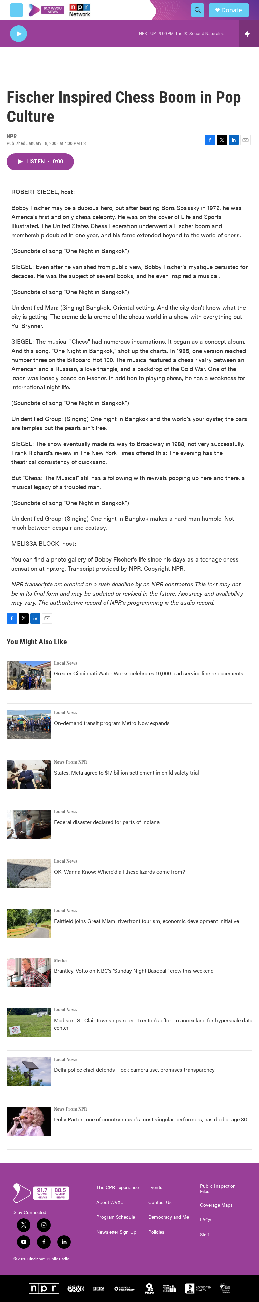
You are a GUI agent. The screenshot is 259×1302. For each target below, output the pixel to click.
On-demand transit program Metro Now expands (112, 723)
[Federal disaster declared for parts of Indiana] (29, 824)
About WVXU (110, 1202)
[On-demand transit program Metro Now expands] (29, 724)
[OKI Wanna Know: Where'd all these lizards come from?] (29, 873)
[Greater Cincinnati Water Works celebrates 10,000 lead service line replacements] (29, 675)
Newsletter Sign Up (116, 1232)
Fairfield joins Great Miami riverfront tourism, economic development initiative (146, 921)
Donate (231, 10)
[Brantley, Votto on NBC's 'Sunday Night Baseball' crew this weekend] (29, 972)
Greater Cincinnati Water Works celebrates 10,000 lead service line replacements (148, 673)
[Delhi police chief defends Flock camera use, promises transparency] (29, 1071)
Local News (65, 663)
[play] (18, 34)
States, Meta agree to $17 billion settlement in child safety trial (126, 772)
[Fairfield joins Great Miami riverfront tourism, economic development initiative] (29, 923)
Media (60, 960)
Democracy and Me (168, 1217)
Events (155, 1187)
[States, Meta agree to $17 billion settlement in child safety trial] (29, 774)
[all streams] (249, 33)
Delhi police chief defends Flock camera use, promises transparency (134, 1069)
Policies (156, 1232)
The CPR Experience (117, 1187)
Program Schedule (115, 1217)
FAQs (205, 1219)
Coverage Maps (216, 1205)
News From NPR (70, 762)
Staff (204, 1234)
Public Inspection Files (218, 1188)
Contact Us (160, 1202)
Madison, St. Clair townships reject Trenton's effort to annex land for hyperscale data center (153, 1023)
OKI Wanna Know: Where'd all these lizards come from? (119, 871)
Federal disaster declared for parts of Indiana (107, 822)
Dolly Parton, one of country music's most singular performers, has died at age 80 (150, 1119)
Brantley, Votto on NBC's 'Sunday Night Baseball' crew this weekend (134, 970)
